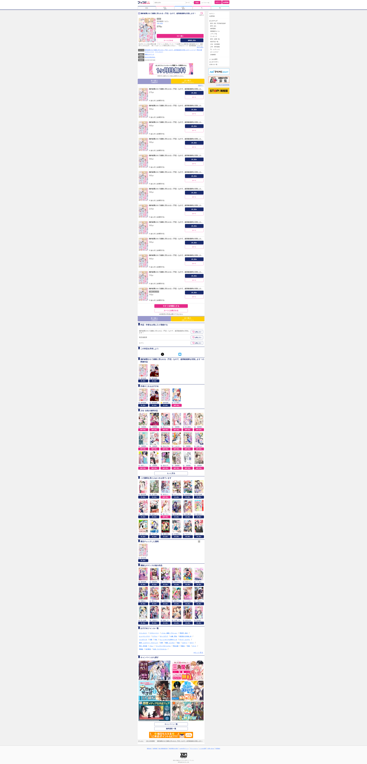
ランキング (213, 36)
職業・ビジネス (170, 642)
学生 (156, 639)
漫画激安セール (215, 31)
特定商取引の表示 (173, 748)
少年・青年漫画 (215, 47)
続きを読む (200, 47)
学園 (150, 639)
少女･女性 (160, 23)
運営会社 (149, 748)
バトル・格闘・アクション (169, 633)
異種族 (141, 649)
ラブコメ (155, 636)
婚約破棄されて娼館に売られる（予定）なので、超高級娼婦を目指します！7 (177, 189)
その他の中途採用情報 (222, 85)
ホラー (192, 642)
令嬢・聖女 (173, 636)
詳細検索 (213, 54)
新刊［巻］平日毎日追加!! (218, 23)
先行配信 (148, 649)
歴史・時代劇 (143, 646)
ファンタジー (159, 52)
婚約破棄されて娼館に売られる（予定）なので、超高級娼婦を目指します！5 (177, 155)
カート (194, 97)
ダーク (194, 646)
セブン (167, 21)
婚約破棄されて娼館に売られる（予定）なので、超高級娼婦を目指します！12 (177, 272)
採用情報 (155, 748)
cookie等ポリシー (184, 748)
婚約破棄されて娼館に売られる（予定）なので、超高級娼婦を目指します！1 (177, 89)
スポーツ (184, 642)
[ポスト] (162, 354)
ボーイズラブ (164, 636)
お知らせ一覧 (213, 64)
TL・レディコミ (215, 49)
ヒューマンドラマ (144, 636)
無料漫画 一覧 (171, 729)
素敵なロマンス (149, 54)
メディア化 (213, 34)
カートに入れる (168, 40)
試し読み (194, 93)
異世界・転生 (184, 633)
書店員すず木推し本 (185, 636)
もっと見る (171, 473)
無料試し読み (192, 40)
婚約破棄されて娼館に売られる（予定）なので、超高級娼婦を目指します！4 (177, 139)
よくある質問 (213, 59)
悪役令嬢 (199, 50)
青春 (188, 646)
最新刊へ (201, 85)
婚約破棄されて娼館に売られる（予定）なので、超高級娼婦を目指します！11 (177, 255)
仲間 (161, 642)
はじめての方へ (214, 62)
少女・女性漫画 (215, 44)
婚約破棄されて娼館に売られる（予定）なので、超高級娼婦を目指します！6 (177, 172)
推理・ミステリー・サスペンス (148, 642)
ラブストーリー (149, 52)
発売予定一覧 (214, 41)
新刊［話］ (213, 26)
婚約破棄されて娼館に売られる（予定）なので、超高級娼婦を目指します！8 (177, 205)
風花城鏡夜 (160, 21)
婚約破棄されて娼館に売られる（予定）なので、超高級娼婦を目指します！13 (177, 288)
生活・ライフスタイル (160, 649)
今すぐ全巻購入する (171, 306)
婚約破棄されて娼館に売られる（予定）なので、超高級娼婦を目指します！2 (177, 105)
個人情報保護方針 (163, 748)
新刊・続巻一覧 (215, 39)
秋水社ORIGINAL (150, 57)
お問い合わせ (210, 748)
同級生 (183, 646)
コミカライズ (143, 639)
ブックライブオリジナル (163, 646)
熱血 (178, 642)
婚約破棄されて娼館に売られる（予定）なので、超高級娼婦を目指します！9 (177, 222)
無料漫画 (213, 28)
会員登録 (226, 2)
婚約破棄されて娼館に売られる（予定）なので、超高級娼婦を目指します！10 (177, 239)
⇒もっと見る (198, 653)
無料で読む (176, 405)
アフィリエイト (194, 748)
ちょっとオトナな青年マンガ (168, 639)
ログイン (218, 2)
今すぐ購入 (180, 36)
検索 (197, 3)
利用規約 (218, 748)
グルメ (151, 646)
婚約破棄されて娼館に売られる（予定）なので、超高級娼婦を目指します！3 (177, 122)
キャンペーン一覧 (171, 724)
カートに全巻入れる (171, 310)
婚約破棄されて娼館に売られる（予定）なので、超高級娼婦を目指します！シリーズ (170, 50)
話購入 (188, 81)
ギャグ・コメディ (184, 639)
